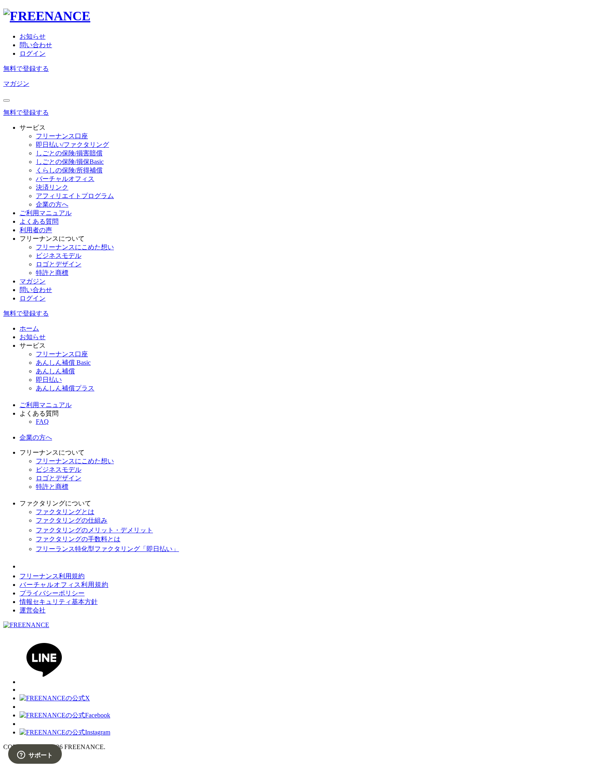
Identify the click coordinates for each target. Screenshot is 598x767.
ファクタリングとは (65, 511)
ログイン (33, 53)
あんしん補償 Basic (63, 362)
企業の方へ (52, 204)
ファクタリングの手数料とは (78, 539)
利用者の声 (36, 230)
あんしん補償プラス (65, 388)
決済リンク (52, 187)
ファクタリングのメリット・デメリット (94, 530)
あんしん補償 (55, 371)
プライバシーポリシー (52, 593)
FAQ (42, 421)
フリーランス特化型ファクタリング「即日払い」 (107, 548)
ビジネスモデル (58, 255)
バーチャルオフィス (65, 178)
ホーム (29, 328)
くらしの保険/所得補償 (69, 170)
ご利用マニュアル (46, 212)
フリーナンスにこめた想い (75, 247)
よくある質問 (39, 221)
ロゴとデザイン (58, 264)
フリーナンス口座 (62, 136)
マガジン (16, 83)
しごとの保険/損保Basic (70, 161)
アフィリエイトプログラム (75, 195)
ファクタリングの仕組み (71, 520)
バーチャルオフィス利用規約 (64, 584)
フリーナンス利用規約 (52, 576)
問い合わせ (36, 44)
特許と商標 (52, 272)
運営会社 (33, 610)
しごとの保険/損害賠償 (69, 153)
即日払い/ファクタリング (72, 144)
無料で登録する (26, 68)
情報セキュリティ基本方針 (59, 601)
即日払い (49, 379)
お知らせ (33, 36)
